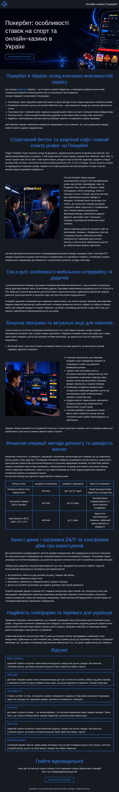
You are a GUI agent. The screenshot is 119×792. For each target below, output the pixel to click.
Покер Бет (22, 89)
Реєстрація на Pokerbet (19, 56)
